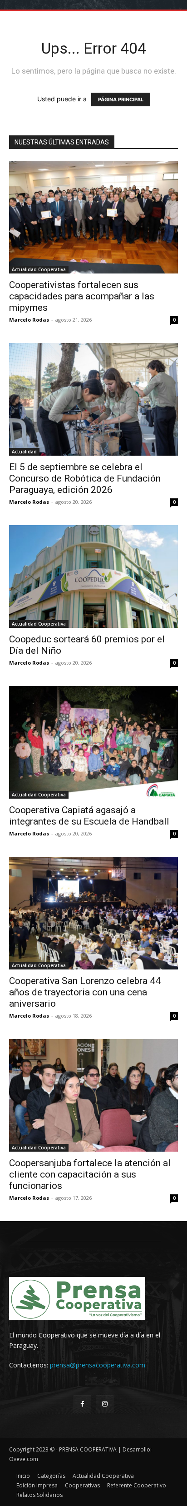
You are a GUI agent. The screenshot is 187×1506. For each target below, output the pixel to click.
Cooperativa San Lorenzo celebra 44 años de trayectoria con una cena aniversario (85, 992)
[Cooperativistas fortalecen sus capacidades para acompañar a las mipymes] (93, 217)
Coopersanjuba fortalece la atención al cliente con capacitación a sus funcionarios (90, 1174)
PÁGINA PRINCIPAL (120, 99)
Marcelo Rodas (29, 319)
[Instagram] (104, 1404)
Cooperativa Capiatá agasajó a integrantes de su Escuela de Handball (89, 816)
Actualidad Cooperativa (39, 269)
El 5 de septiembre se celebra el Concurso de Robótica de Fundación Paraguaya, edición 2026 (85, 478)
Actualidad (24, 451)
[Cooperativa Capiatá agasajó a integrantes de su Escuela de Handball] (93, 742)
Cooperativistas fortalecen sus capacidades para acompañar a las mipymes (81, 296)
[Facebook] (82, 1404)
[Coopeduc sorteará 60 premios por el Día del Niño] (93, 576)
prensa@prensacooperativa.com (97, 1365)
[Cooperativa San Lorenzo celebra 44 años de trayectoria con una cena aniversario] (93, 913)
